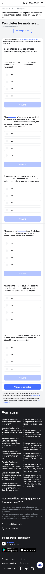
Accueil (5, 9)
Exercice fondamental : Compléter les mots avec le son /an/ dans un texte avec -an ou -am (11, 443)
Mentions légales (9, 563)
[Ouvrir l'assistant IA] (40, 565)
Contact (5, 559)
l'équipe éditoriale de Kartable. (29, 39)
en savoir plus (35, 395)
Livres (22, 559)
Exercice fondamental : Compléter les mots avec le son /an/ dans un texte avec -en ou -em (11, 465)
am (12, 82)
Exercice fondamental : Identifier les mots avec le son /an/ (11, 421)
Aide (14, 559)
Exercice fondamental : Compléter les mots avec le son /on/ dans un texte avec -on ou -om (32, 434)
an (12, 96)
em (12, 89)
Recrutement (25, 563)
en (12, 74)
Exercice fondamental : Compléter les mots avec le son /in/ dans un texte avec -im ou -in (33, 467)
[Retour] (4, 3)
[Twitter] (26, 568)
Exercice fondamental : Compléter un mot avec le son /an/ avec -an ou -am (12, 431)
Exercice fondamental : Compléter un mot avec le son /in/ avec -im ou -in (33, 457)
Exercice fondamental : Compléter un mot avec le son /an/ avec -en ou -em (11, 454)
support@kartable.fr (14, 524)
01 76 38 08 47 (32, 3)
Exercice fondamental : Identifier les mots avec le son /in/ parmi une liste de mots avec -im (32, 446)
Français (20, 9)
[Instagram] (32, 568)
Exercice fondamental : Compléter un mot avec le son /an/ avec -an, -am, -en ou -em (11, 476)
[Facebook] (20, 568)
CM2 (13, 9)
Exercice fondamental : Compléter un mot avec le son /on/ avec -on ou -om (33, 422)
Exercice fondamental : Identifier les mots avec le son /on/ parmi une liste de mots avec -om (11, 486)
